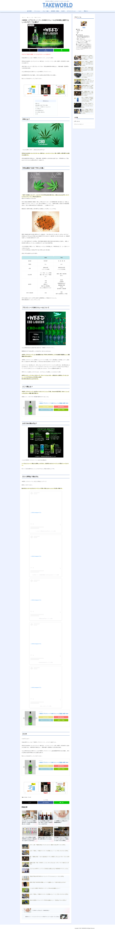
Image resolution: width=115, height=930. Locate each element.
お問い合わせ (77, 121)
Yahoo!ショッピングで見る (46, 409)
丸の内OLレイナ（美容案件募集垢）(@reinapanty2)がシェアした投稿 (45, 574)
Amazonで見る (46, 406)
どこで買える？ (38, 108)
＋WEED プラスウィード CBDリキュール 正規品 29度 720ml (53, 403)
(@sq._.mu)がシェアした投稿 (45, 706)
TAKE (83, 27)
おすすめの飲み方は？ (39, 110)
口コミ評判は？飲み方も (40, 112)
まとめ (36, 113)
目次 (44, 101)
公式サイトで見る (61, 409)
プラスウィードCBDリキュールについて (42, 106)
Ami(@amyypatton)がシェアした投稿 (46, 662)
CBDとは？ (37, 103)
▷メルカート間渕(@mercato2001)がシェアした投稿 (46, 531)
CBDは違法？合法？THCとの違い (41, 105)
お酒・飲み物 (25, 797)
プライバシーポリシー (79, 124)
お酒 (30, 797)
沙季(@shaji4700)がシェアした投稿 (45, 618)
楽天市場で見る (61, 406)
